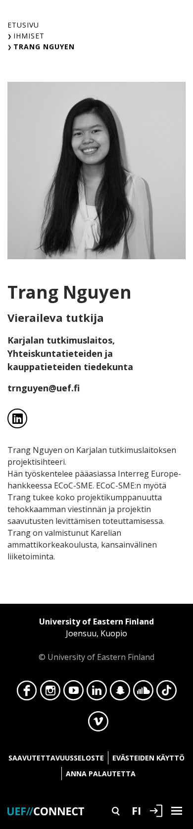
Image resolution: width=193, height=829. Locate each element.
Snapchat (120, 693)
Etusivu (23, 25)
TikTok (166, 693)
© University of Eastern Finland (96, 639)
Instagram (50, 693)
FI (136, 810)
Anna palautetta (101, 773)
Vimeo (98, 724)
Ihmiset (29, 35)
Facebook (27, 693)
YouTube (73, 693)
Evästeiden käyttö (148, 757)
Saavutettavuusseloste (56, 757)
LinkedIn (97, 693)
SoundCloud (143, 693)
